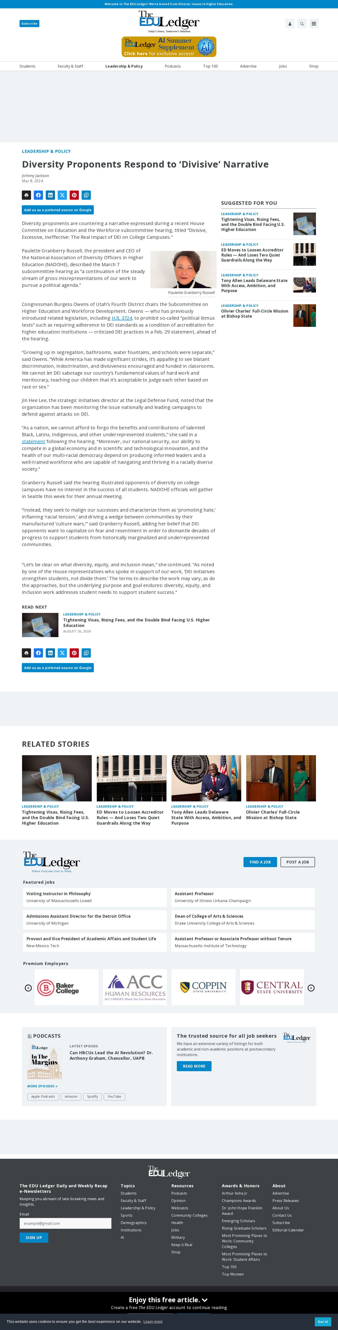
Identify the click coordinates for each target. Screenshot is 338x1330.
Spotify (92, 1096)
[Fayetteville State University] (135, 987)
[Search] (301, 23)
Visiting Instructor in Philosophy (58, 893)
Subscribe (29, 24)
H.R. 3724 (122, 318)
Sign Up (34, 1237)
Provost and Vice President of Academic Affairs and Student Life (91, 938)
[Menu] (313, 23)
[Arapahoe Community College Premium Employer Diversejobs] (272, 987)
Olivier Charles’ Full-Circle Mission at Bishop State (255, 314)
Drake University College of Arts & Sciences (214, 923)
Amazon (71, 1096)
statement (33, 441)
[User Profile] (290, 23)
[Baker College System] (203, 987)
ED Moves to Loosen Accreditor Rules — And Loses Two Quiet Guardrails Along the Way (252, 255)
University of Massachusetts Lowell (59, 900)
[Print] (26, 195)
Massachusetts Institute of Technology (211, 945)
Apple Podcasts (43, 1096)
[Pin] (74, 195)
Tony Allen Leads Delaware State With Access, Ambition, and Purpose (254, 285)
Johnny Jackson (35, 175)
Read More (194, 1066)
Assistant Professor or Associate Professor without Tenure (233, 938)
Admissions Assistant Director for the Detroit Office (78, 916)
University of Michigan (47, 923)
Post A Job (297, 862)
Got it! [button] (323, 1322)
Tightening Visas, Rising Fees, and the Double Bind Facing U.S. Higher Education (136, 622)
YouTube (114, 1096)
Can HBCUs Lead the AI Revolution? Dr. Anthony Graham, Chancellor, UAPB (111, 1055)
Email (24, 1214)
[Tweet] (62, 195)
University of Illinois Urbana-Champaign (213, 900)
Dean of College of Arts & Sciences (209, 916)
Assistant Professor (194, 893)
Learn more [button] (153, 1322)
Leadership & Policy (46, 151)
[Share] (38, 195)
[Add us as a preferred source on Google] (86, 195)
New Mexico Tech (42, 945)
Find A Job (260, 862)
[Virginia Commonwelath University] (66, 987)
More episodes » (42, 1086)
